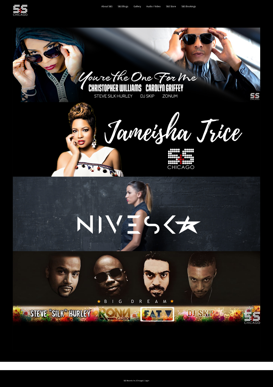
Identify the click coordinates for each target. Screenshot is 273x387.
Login (147, 380)
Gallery (137, 6)
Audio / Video (153, 6)
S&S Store (171, 6)
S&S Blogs (123, 6)
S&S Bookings (188, 6)
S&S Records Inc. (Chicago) (133, 380)
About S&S (106, 6)
